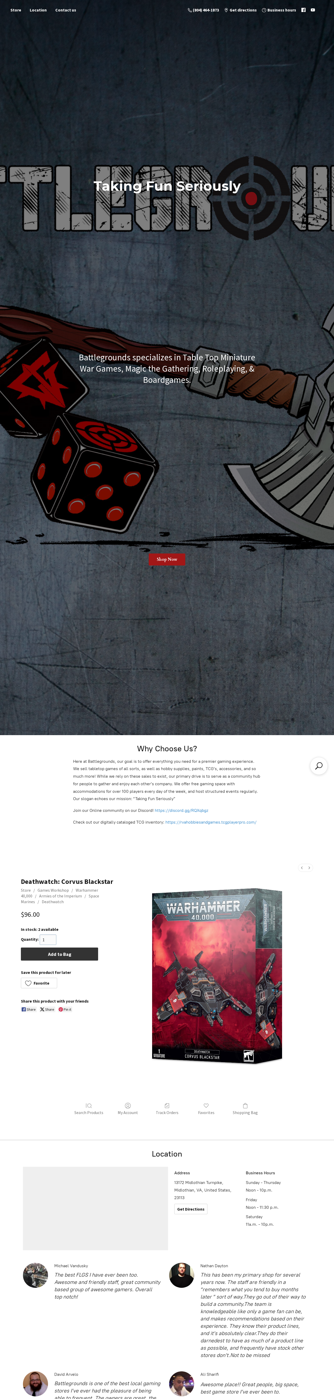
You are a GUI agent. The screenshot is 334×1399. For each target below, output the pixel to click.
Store (15, 10)
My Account (128, 1112)
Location (38, 10)
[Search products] (319, 766)
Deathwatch (53, 901)
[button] (39, 983)
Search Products (88, 1112)
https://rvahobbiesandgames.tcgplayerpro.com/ (211, 822)
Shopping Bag (245, 1112)
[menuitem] (302, 868)
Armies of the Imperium (60, 895)
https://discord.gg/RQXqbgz (181, 810)
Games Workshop (53, 890)
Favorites (206, 1112)
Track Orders (167, 1112)
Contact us (65, 10)
